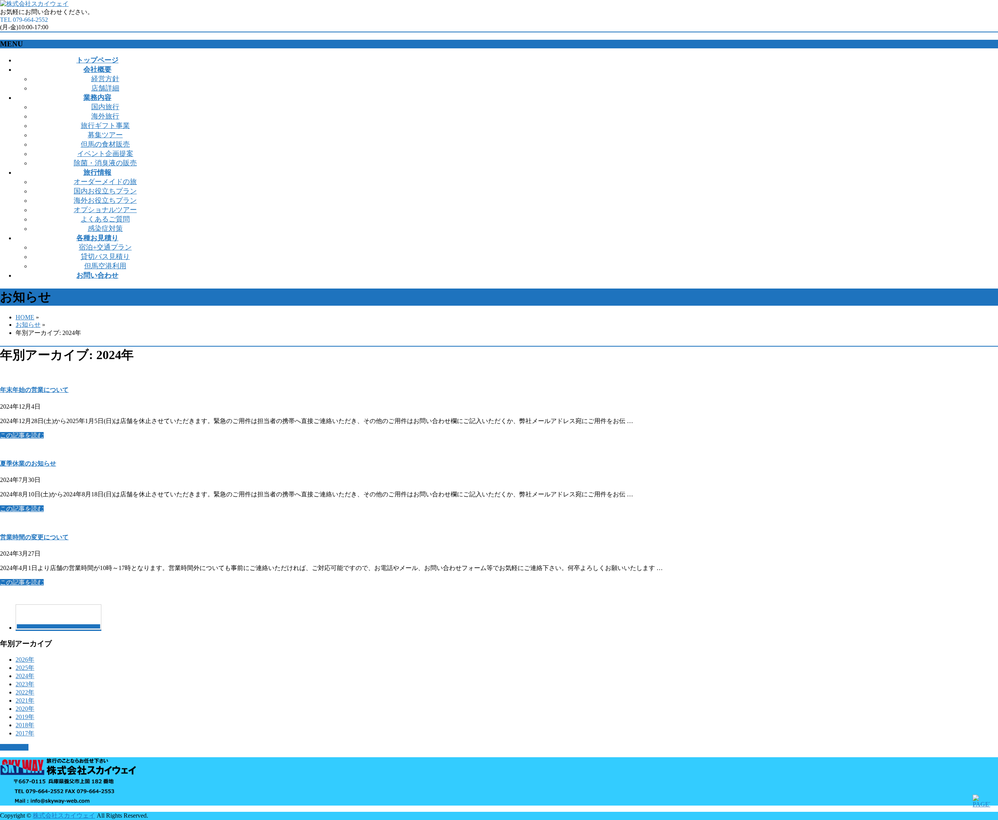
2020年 (25, 708)
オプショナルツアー (105, 210)
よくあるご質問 (105, 219)
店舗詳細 (105, 88)
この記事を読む (22, 435)
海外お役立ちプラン (105, 200)
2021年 (25, 700)
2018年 (25, 725)
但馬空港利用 (105, 266)
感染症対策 (105, 228)
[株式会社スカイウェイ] (34, 3)
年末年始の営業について (34, 389)
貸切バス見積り (105, 256)
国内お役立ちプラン (105, 191)
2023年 (25, 684)
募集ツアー (105, 135)
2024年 (25, 676)
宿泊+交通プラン (105, 247)
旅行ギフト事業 (105, 125)
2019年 (25, 717)
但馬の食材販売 (105, 144)
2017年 (25, 733)
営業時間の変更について (34, 537)
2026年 (25, 659)
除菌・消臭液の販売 (105, 163)
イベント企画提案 (105, 154)
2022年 (25, 692)
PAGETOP (14, 747)
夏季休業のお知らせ (28, 463)
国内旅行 (105, 107)
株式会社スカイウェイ (64, 815)
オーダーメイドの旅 (105, 182)
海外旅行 (105, 116)
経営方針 (105, 79)
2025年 (25, 667)
